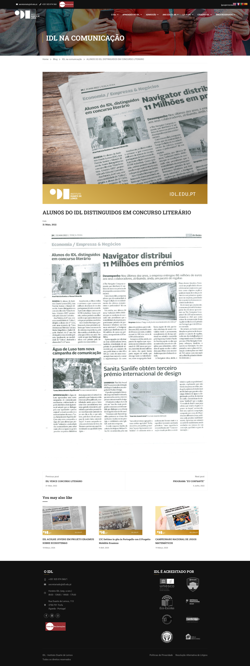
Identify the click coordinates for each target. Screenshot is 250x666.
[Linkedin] (52, 616)
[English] (235, 4)
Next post (199, 476)
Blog (55, 59)
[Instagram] (58, 616)
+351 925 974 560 (49, 4)
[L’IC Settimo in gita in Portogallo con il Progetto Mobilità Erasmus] (120, 520)
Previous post (52, 476)
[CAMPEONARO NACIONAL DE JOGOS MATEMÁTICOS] (177, 520)
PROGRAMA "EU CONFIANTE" (188, 481)
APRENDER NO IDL (131, 14)
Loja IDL (187, 14)
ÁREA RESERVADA (224, 14)
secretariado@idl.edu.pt (28, 4)
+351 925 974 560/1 (57, 579)
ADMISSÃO (151, 14)
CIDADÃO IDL (203, 14)
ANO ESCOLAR (169, 14)
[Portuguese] (242, 4)
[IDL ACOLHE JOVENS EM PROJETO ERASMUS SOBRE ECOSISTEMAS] (64, 520)
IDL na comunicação (72, 59)
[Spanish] (246, 4)
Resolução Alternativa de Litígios (191, 655)
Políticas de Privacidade (161, 655)
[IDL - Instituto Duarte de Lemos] (27, 14)
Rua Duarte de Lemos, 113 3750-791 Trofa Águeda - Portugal (61, 605)
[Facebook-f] (46, 616)
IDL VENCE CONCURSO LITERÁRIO (64, 481)
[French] (238, 4)
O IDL (113, 14)
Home (45, 59)
